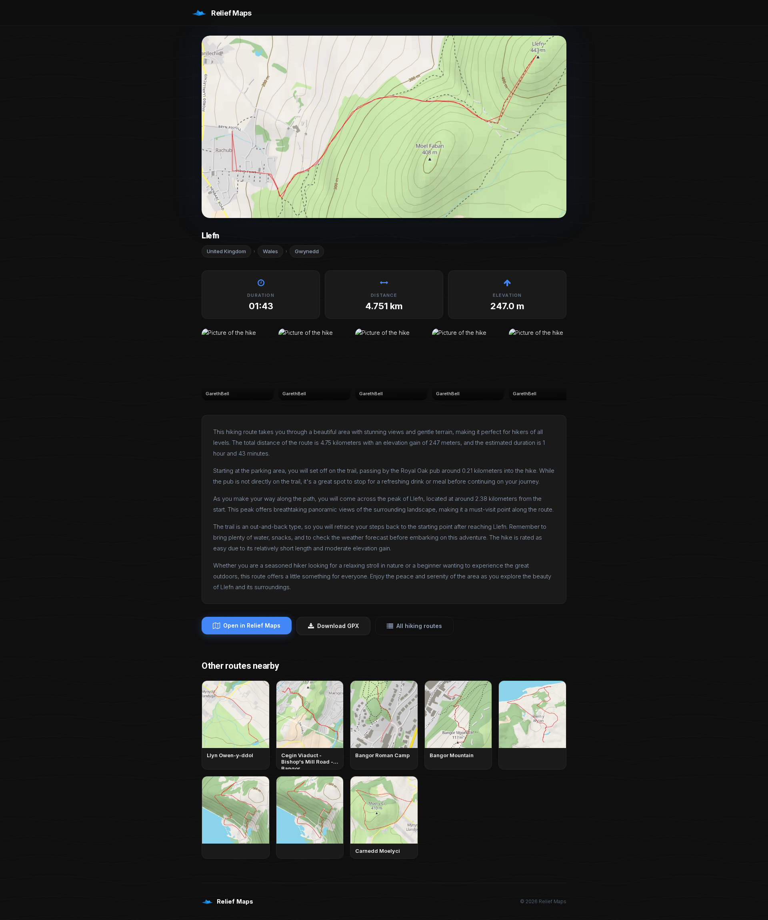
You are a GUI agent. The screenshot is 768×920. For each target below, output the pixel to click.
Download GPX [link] (338, 625)
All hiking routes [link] (419, 625)
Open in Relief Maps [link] (251, 625)
